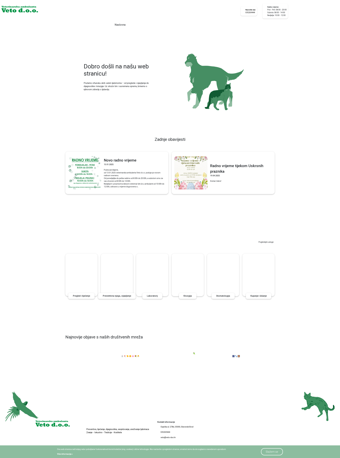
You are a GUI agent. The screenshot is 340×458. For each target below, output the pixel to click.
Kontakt (220, 24)
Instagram (269, 338)
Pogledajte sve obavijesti (263, 140)
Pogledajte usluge (266, 242)
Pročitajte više (92, 98)
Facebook (255, 338)
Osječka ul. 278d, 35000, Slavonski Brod (177, 427)
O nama (140, 24)
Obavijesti (161, 24)
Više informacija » (65, 454)
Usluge (182, 24)
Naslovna (120, 24)
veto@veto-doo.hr (168, 437)
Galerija (201, 24)
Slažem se (272, 451)
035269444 (165, 432)
